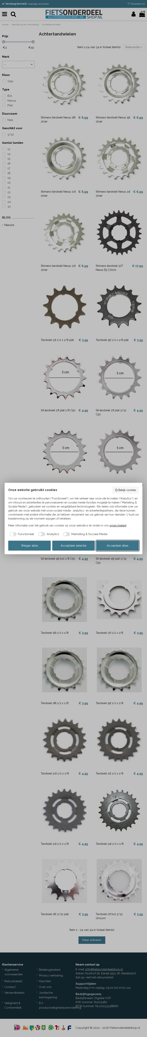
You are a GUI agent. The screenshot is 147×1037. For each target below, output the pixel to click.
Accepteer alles (117, 545)
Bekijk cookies (127, 490)
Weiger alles (29, 545)
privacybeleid (117, 525)
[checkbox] (21, 534)
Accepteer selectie (73, 545)
